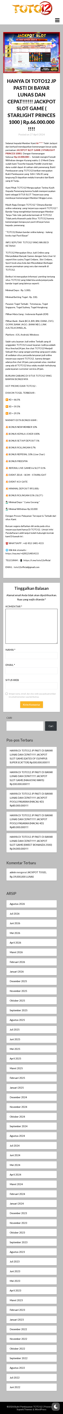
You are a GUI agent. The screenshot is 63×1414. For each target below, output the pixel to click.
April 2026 (15, 942)
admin (13, 872)
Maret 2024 (16, 1184)
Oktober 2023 (17, 1232)
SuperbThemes (24, 1409)
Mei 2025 (15, 1048)
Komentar (13, 606)
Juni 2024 (15, 1155)
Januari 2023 (17, 1319)
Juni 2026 (15, 923)
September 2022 (18, 1358)
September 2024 (18, 1126)
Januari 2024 (17, 1203)
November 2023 (18, 1222)
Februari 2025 (17, 1077)
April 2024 (15, 1174)
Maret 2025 (16, 1068)
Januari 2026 (17, 971)
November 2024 (18, 1106)
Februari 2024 (17, 1193)
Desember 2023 (18, 1213)
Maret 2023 (16, 1300)
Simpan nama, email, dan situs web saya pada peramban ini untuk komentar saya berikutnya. (32, 695)
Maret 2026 (16, 952)
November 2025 (18, 990)
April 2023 (15, 1290)
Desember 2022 (18, 1329)
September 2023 (18, 1242)
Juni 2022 (15, 1387)
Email (10, 664)
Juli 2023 (15, 1261)
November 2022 (18, 1338)
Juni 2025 (15, 1039)
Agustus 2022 (17, 1367)
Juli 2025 (15, 1029)
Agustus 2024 (17, 1135)
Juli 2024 (15, 1145)
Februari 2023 (17, 1309)
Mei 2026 (15, 932)
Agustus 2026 (17, 903)
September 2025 (18, 1010)
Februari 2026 (17, 961)
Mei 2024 (15, 1164)
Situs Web (12, 679)
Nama (10, 649)
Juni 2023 (15, 1271)
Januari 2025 (17, 1087)
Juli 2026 (15, 913)
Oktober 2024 (17, 1116)
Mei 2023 (15, 1280)
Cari (9, 717)
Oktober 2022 (17, 1348)
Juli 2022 (15, 1377)
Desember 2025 (18, 981)
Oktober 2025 (17, 1000)
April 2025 (15, 1058)
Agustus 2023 (17, 1251)
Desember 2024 (18, 1097)
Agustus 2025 (17, 1019)
